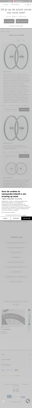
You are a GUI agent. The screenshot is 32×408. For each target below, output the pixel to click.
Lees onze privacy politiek (8, 212)
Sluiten (5, 218)
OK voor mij (26, 218)
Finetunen (16, 218)
